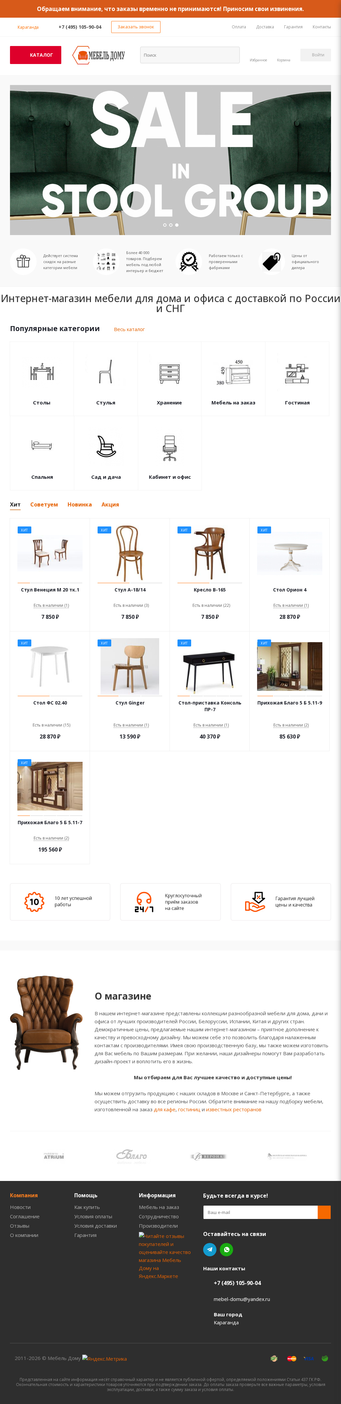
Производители (158, 1225)
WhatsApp (226, 1249)
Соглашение (25, 1216)
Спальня (42, 476)
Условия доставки (95, 1225)
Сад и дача (106, 476)
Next (326, 1156)
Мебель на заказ (233, 402)
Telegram (209, 1249)
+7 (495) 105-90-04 (80, 27)
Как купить (87, 1207)
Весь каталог (129, 329)
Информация (157, 1195)
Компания (24, 1195)
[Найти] (230, 55)
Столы (41, 402)
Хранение (169, 402)
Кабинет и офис (170, 476)
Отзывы (19, 1225)
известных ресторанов (233, 1109)
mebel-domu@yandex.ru (242, 1299)
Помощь (86, 1195)
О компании (24, 1235)
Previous (15, 1156)
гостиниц (189, 1109)
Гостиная (297, 402)
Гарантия (85, 1235)
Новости (20, 1207)
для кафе (164, 1109)
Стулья (105, 402)
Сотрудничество (159, 1216)
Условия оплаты (93, 1216)
